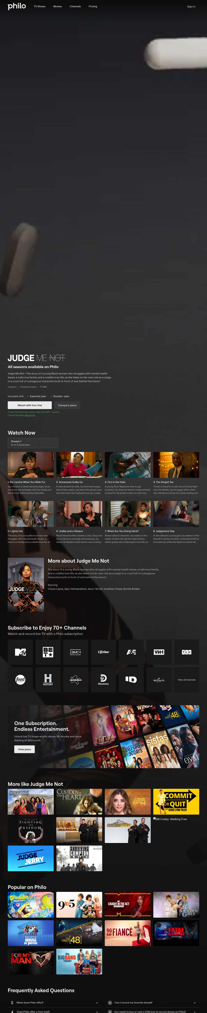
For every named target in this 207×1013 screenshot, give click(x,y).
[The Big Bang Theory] (79, 961)
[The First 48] (79, 933)
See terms (30, 415)
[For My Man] (31, 961)
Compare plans (67, 405)
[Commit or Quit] (176, 802)
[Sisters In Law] (31, 802)
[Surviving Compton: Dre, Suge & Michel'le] (79, 858)
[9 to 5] (79, 905)
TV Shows (39, 6)
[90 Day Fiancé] (128, 933)
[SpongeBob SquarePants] (31, 905)
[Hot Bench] (79, 830)
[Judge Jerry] (31, 858)
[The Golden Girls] (176, 905)
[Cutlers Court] (128, 830)
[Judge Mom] (128, 802)
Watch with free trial (30, 405)
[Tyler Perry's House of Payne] (31, 933)
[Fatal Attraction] (176, 933)
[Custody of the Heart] (79, 802)
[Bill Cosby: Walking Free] (176, 830)
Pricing (93, 6)
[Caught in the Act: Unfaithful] (128, 905)
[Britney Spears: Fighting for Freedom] (31, 830)
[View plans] (103, 736)
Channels (75, 6)
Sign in (191, 6)
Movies (57, 6)
